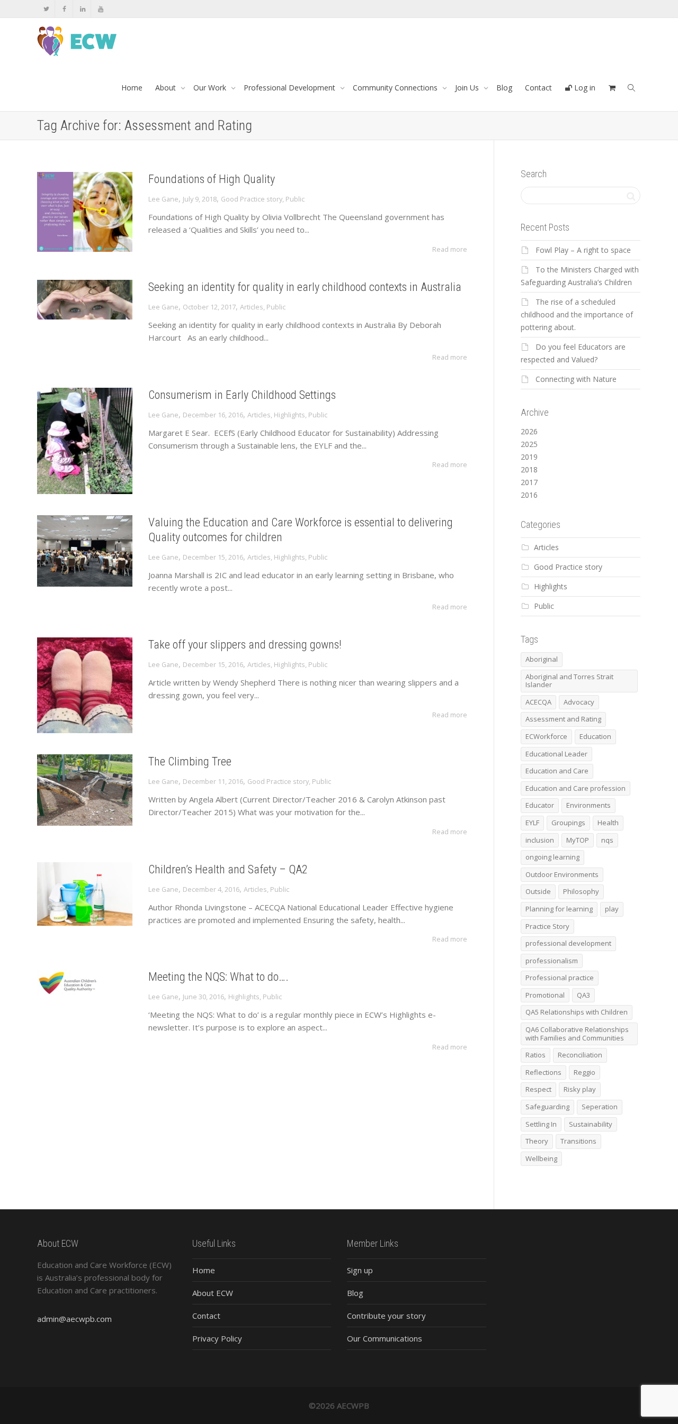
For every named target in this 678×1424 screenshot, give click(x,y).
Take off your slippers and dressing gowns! (245, 644)
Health (608, 822)
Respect (538, 1089)
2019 (529, 457)
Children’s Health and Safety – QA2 (228, 869)
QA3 (583, 995)
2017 (529, 482)
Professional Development (290, 88)
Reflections (543, 1072)
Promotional (545, 995)
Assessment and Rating (563, 719)
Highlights (289, 414)
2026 (529, 431)
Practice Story (547, 926)
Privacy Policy (217, 1338)
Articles (251, 307)
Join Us (468, 88)
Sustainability (590, 1124)
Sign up (360, 1270)
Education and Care (556, 770)
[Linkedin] (82, 8)
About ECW (212, 1293)
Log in (583, 88)
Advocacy (579, 702)
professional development (568, 943)
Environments (588, 805)
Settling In (541, 1124)
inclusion (539, 840)
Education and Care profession (575, 788)
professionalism (551, 960)
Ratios (535, 1055)
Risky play (580, 1089)
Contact (538, 88)
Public (295, 199)
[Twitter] (46, 8)
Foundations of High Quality (211, 179)
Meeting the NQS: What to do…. (218, 976)
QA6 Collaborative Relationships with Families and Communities (577, 1034)
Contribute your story (386, 1315)
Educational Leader (556, 754)
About (166, 88)
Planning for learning (559, 909)
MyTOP (577, 840)
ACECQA (538, 702)
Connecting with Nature (576, 379)
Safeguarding (547, 1106)
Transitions (578, 1141)
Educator (539, 805)
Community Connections (396, 88)
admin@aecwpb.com (74, 1318)
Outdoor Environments (562, 874)
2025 (529, 444)
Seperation (600, 1106)
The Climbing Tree (189, 761)
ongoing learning (552, 857)
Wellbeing (541, 1158)
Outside (538, 891)
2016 (529, 495)
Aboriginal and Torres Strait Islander (569, 681)
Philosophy (581, 891)
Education (595, 736)
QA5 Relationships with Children (576, 1012)
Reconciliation (580, 1055)
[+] (84, 212)
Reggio (584, 1072)
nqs (607, 840)
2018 (529, 469)
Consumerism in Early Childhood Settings (242, 394)
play (612, 909)
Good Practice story (251, 199)
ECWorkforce (546, 736)
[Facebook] (64, 8)
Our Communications (384, 1338)
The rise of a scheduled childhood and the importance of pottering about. (577, 314)
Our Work (210, 88)
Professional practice (559, 977)
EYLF (532, 822)
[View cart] (611, 88)
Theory (536, 1141)
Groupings (568, 822)
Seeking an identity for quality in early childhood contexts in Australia (304, 287)
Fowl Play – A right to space (583, 250)
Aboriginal (541, 659)
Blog (504, 88)
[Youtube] (100, 8)
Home (131, 88)
